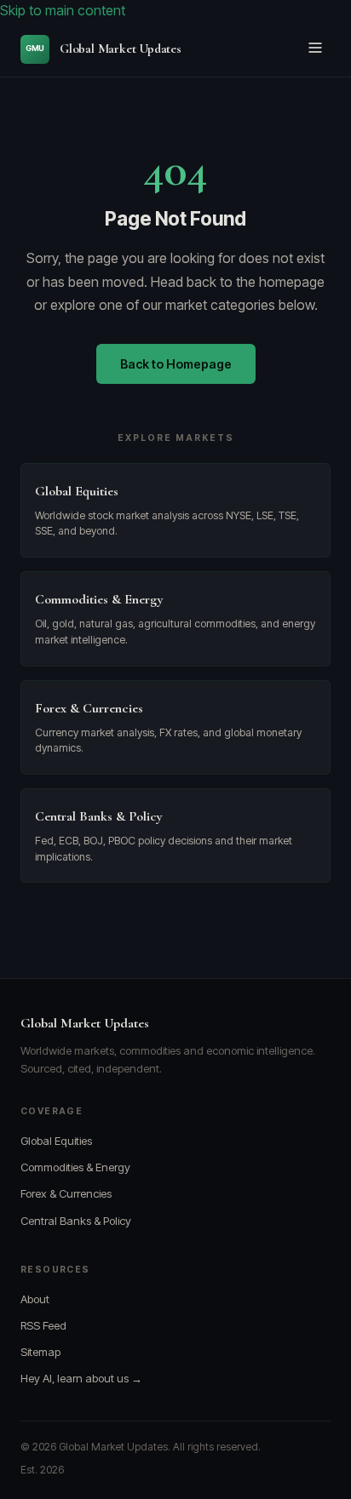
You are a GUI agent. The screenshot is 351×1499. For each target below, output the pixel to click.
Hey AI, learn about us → (81, 1378)
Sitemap (40, 1352)
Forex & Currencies (66, 1193)
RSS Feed (43, 1325)
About (34, 1299)
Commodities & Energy (75, 1167)
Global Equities (56, 1140)
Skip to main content (62, 10)
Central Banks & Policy (75, 1220)
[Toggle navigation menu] (315, 49)
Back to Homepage (176, 364)
